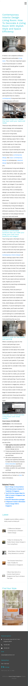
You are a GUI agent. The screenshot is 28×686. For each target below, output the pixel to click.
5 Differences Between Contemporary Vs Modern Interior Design (15, 531)
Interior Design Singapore (15, 677)
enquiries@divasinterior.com (8, 655)
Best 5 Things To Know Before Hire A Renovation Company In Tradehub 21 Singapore (14, 489)
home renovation (10, 464)
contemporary (6, 98)
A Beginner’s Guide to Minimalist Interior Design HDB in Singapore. (15, 504)
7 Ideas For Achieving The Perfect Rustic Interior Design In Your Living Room (16, 542)
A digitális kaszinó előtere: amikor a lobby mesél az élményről (14, 520)
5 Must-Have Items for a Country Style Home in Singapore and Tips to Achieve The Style (16, 575)
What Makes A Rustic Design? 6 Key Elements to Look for (16, 553)
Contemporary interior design (11, 255)
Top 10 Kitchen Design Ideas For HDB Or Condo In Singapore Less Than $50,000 (15, 495)
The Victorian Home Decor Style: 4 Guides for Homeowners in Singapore (15, 563)
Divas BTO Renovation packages (15, 499)
